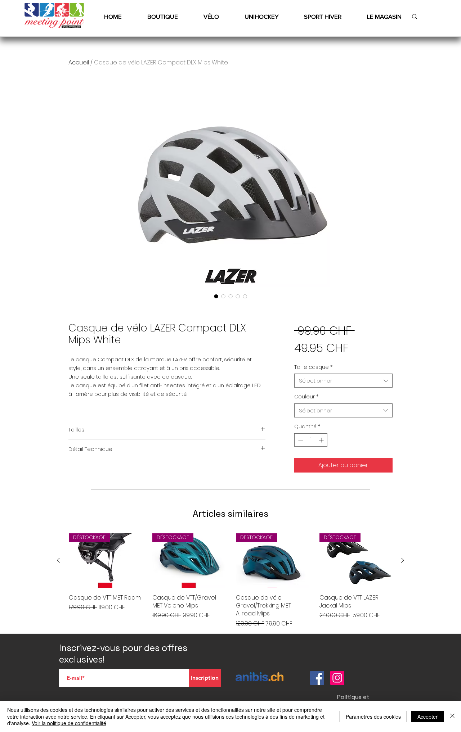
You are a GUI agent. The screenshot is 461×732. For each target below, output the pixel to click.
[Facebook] (317, 678)
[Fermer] (452, 716)
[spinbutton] (310, 440)
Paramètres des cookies (373, 716)
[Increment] (321, 440)
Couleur (306, 396)
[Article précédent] (58, 560)
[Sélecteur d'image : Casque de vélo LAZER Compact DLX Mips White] (216, 296)
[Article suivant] (402, 560)
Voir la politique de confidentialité (69, 723)
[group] (230, 580)
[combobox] (343, 381)
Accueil (78, 62)
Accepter (427, 716)
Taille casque (313, 367)
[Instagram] (337, 678)
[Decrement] (299, 440)
